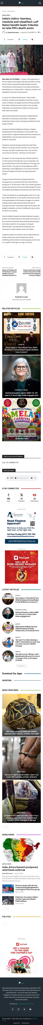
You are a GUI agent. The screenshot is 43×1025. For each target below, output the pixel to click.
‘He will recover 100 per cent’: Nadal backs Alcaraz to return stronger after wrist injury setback (27, 657)
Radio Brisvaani (13, 32)
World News (6, 864)
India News (10, 11)
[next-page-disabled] (7, 923)
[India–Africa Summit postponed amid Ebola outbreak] (21, 850)
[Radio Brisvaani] (4, 32)
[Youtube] (30, 1009)
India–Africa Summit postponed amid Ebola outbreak (20, 868)
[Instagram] (18, 1009)
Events (21, 344)
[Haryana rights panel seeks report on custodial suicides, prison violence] (21, 758)
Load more (20, 666)
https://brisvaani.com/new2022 (21, 299)
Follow (21, 494)
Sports (17, 637)
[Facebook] (13, 1009)
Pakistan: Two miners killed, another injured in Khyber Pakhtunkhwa (26, 899)
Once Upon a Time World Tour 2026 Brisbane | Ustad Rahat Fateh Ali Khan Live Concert (21, 349)
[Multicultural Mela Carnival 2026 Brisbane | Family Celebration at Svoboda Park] (21, 420)
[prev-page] (3, 445)
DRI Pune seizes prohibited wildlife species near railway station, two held (22, 732)
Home (4, 11)
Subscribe (34, 494)
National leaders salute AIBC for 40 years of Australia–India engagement (21, 394)
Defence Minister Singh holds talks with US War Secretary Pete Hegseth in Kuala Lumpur (32, 272)
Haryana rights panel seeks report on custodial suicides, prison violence (21, 776)
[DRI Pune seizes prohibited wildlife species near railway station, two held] (21, 715)
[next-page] (7, 445)
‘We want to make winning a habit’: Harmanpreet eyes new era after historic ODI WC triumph (27, 643)
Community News (21, 390)
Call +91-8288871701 (10, 462)
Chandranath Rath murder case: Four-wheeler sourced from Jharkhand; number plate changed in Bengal (21, 817)
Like (8, 494)
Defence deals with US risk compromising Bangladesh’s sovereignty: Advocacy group (27, 887)
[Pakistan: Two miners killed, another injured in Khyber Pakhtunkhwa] (8, 900)
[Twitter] (24, 1009)
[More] (32, 39)
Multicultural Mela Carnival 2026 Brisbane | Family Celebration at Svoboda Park (21, 436)
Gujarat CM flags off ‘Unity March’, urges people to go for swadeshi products (9, 272)
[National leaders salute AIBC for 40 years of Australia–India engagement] (21, 376)
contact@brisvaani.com (26, 1004)
